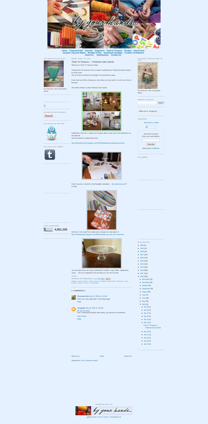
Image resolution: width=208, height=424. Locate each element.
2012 (142, 270)
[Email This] (100, 279)
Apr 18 (146, 344)
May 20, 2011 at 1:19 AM (94, 308)
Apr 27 (146, 313)
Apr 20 (146, 338)
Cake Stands (81, 316)
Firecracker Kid (83, 296)
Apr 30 (146, 307)
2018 (142, 251)
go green (102, 281)
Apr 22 (146, 331)
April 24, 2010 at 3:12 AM (98, 296)
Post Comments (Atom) (89, 360)
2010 (142, 276)
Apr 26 (146, 316)
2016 (142, 258)
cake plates (83, 281)
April (144, 304)
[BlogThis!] (102, 279)
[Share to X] (105, 279)
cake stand (93, 281)
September (146, 289)
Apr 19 (146, 341)
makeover (111, 281)
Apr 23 (146, 322)
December (146, 279)
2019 (142, 248)
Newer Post (76, 356)
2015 (142, 261)
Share (74, 276)
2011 (142, 273)
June (144, 298)
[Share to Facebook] (107, 279)
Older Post (128, 356)
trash (80, 283)
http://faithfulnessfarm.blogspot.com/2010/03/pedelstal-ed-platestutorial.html (98, 143)
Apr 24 (146, 319)
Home (102, 356)
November (146, 282)
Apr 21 (146, 335)
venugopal (81, 308)
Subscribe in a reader (151, 123)
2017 (142, 255)
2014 (142, 264)
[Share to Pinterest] (109, 279)
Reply (79, 302)
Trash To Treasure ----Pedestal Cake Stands (93, 62)
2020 (142, 245)
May (144, 301)
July (144, 295)
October (145, 285)
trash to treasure (91, 283)
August (145, 292)
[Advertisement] (56, 178)
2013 (142, 267)
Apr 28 (146, 310)
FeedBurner (156, 148)
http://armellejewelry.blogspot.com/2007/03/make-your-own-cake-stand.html (98, 234)
